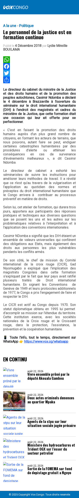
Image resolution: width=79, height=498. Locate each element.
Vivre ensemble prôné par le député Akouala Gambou (48, 376)
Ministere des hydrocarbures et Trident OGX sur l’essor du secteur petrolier (51, 449)
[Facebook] (6, 66)
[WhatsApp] (6, 59)
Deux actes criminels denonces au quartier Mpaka (50, 400)
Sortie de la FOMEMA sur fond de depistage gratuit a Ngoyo (49, 471)
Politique (26, 26)
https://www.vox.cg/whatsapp (46, 341)
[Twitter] (6, 73)
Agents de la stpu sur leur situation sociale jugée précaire (51, 423)
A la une (9, 26)
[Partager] (6, 80)
